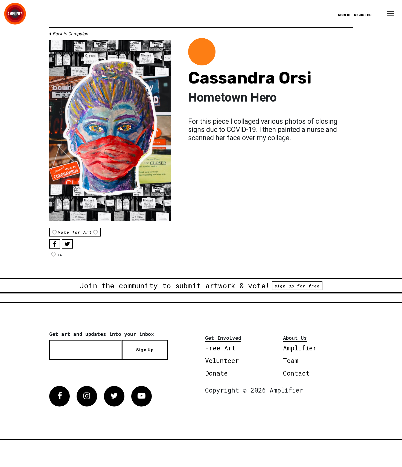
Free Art (220, 348)
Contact (296, 373)
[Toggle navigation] (390, 13)
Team (290, 360)
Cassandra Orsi (249, 78)
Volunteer (222, 360)
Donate (216, 373)
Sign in (344, 15)
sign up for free (297, 286)
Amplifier (300, 348)
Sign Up (145, 349)
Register (363, 15)
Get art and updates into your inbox (101, 334)
